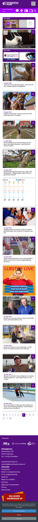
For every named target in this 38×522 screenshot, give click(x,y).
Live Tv (30, 10)
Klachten (4, 482)
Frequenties (5, 469)
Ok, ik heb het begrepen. (19, 511)
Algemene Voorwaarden (10, 485)
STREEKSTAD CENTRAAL (19, 286)
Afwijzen (19, 515)
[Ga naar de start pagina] (3, 415)
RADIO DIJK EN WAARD (19, 289)
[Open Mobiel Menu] (33, 4)
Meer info (19, 518)
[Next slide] (35, 443)
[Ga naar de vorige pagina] (6, 415)
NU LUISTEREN (25, 10)
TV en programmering (9, 474)
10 (30, 415)
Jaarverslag (5, 490)
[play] (17, 10)
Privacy (4, 487)
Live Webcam (21, 10)
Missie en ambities (8, 479)
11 (33, 415)
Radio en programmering (10, 472)
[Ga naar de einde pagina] (10, 418)
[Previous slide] (2, 443)
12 (3, 418)
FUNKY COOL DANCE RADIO (19, 291)
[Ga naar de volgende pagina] (7, 418)
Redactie (4, 477)
